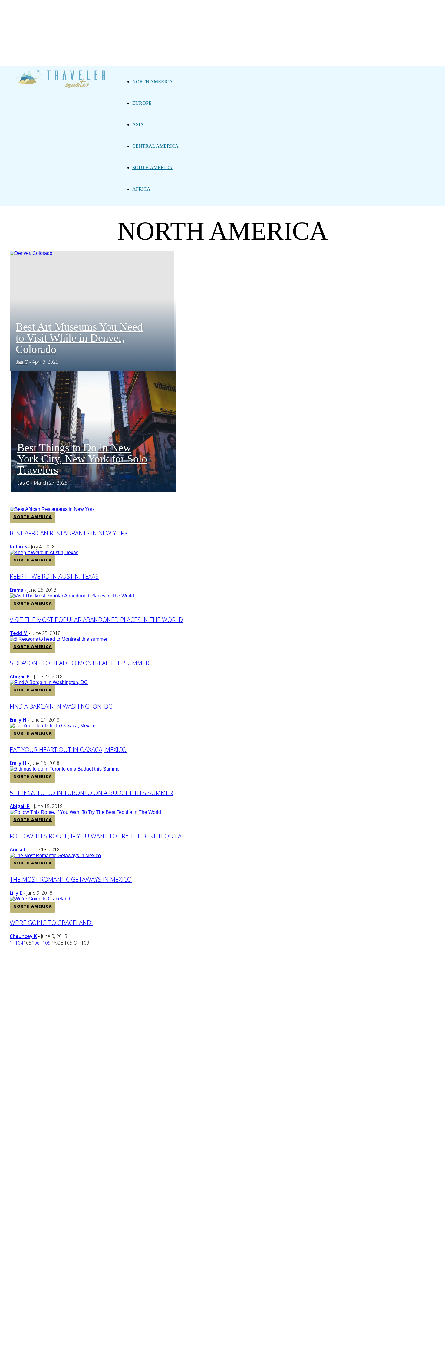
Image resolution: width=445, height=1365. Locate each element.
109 (46, 942)
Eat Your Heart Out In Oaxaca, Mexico (68, 749)
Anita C (18, 849)
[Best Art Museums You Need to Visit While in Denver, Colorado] (31, 253)
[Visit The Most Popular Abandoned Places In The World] (72, 595)
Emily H (18, 719)
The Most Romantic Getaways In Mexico (71, 879)
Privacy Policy (201, 955)
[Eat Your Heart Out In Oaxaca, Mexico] (53, 725)
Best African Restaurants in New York (69, 533)
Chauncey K (23, 936)
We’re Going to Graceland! (51, 923)
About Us (166, 955)
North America (152, 81)
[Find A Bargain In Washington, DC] (49, 682)
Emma (16, 590)
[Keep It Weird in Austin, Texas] (44, 552)
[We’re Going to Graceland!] (40, 898)
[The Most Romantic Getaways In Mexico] (55, 855)
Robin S (18, 546)
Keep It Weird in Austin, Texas (54, 576)
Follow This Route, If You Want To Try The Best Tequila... (98, 836)
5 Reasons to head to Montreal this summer (79, 663)
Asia (138, 124)
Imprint (236, 955)
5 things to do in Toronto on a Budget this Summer (91, 793)
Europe (142, 103)
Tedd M (19, 633)
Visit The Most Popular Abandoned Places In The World (96, 620)
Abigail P (20, 676)
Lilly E (16, 893)
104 (19, 942)
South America (152, 167)
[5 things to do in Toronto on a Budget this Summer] (65, 768)
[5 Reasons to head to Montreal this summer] (58, 639)
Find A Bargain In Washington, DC (61, 706)
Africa (141, 189)
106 (35, 942)
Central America (155, 146)
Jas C (22, 362)
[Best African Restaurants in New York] (52, 509)
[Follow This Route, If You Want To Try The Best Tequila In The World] (85, 812)
